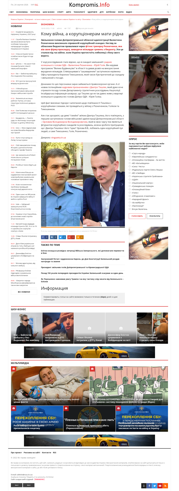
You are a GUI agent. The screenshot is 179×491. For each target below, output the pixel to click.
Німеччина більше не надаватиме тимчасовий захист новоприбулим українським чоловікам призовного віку (24, 176)
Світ (12, 12)
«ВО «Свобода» (138, 173)
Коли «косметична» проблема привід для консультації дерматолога (21, 186)
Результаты (155, 216)
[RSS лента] (165, 485)
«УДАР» (134, 179)
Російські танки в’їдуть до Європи (23, 166)
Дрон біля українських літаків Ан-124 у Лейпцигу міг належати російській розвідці (23, 245)
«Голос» (135, 192)
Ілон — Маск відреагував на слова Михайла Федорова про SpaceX (23, 130)
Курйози (110, 12)
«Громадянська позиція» (142, 186)
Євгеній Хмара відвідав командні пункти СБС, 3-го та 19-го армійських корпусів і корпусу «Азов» (24, 227)
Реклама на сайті (32, 452)
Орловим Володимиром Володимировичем (65, 121)
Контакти (46, 452)
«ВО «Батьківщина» (140, 163)
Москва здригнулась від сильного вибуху (23, 264)
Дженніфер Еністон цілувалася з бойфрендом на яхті (22, 255)
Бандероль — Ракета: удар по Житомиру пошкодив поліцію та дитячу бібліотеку (23, 120)
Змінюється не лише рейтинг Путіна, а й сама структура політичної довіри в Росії (23, 102)
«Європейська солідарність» (144, 156)
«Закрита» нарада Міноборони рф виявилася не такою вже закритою (23, 282)
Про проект (16, 452)
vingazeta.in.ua (58, 137)
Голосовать (137, 216)
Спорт (60, 12)
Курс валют (134, 4)
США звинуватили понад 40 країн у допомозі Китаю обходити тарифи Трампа (23, 147)
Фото (121, 12)
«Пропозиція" (137, 206)
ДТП (102, 12)
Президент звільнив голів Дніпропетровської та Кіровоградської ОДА (75, 267)
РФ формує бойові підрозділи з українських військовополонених (21, 273)
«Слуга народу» (138, 153)
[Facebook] (149, 485)
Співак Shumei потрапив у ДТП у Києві (24, 237)
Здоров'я (92, 12)
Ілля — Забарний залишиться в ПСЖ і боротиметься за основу (21, 206)
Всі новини (24, 292)
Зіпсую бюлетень (139, 209)
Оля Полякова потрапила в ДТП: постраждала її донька (23, 111)
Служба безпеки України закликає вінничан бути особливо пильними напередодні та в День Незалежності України (23, 44)
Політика (35, 12)
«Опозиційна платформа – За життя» (148, 160)
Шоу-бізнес (49, 12)
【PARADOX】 (39, 479)
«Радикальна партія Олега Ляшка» (147, 170)
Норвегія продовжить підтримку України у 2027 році (23, 33)
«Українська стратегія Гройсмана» (147, 176)
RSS (54, 452)
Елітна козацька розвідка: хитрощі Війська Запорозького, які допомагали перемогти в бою (82, 251)
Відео (129, 12)
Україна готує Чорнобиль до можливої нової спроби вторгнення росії (24, 216)
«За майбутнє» (138, 202)
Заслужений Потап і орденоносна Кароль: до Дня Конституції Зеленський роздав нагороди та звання (80, 260)
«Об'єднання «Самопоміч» (143, 196)
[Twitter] (154, 485)
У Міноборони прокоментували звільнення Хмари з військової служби (22, 90)
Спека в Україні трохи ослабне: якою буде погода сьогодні (22, 56)
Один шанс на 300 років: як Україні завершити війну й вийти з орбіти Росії (23, 196)
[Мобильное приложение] (144, 485)
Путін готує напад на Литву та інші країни (21, 139)
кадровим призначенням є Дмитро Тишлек (84, 87)
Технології (79, 12)
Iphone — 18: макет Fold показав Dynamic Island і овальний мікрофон (23, 66)
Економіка (22, 12)
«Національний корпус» (142, 183)
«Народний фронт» (140, 199)
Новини (16, 26)
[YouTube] (160, 485)
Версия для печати (85, 28)
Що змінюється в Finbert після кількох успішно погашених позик (23, 157)
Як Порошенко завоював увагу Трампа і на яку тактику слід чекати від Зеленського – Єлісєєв (82, 280)
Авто (68, 12)
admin (59, 28)
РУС (36, 4)
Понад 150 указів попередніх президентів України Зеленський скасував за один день (82, 273)
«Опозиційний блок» (140, 189)
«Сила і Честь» (138, 166)
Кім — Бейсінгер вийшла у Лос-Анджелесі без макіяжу (24, 74)
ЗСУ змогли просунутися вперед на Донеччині (23, 82)
